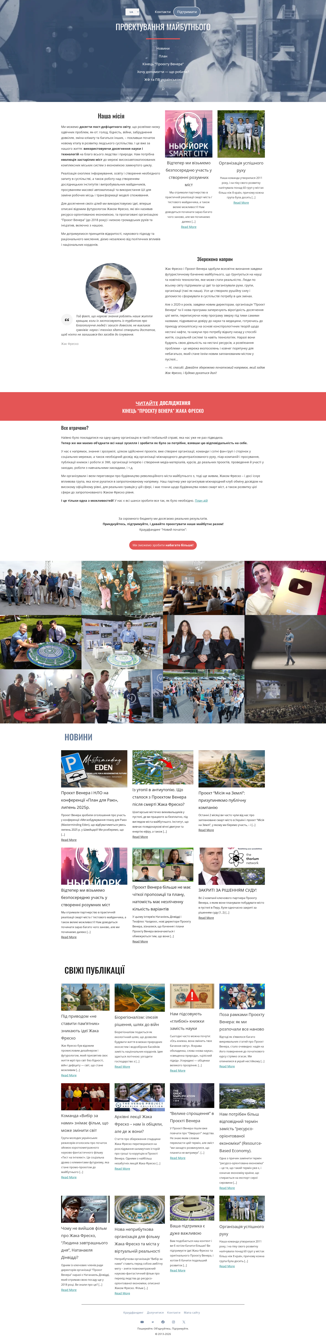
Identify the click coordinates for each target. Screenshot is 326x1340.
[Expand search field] (163, 89)
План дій (201, 500)
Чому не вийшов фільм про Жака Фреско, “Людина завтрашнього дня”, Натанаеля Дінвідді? (84, 1242)
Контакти (173, 1312)
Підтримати (187, 11)
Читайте (147, 403)
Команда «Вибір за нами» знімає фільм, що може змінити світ (84, 1123)
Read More (188, 227)
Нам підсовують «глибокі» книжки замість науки (187, 1021)
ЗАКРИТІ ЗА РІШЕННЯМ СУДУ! (227, 890)
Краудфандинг (133, 1312)
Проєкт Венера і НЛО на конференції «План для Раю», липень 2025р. (89, 800)
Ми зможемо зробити (163, 545)
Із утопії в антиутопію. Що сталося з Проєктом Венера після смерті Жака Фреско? (159, 797)
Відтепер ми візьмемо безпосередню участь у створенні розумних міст (85, 897)
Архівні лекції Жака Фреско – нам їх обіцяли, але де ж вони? (139, 1124)
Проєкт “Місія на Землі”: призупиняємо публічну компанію (222, 800)
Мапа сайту (192, 1312)
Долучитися (155, 1312)
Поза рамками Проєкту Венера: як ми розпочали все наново (241, 1022)
